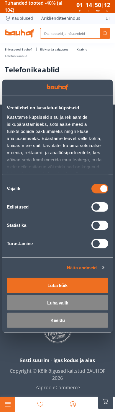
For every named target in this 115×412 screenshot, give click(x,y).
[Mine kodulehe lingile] (19, 33)
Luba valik (57, 302)
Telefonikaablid (16, 56)
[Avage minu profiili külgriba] (72, 404)
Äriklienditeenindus (60, 18)
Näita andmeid (82, 267)
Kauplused (22, 18)
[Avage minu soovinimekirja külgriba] (40, 404)
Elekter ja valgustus (54, 49)
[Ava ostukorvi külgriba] (105, 401)
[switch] (99, 207)
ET (108, 18)
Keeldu (57, 320)
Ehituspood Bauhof (19, 49)
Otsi (105, 33)
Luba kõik (57, 285)
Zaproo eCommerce (57, 387)
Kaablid (82, 49)
